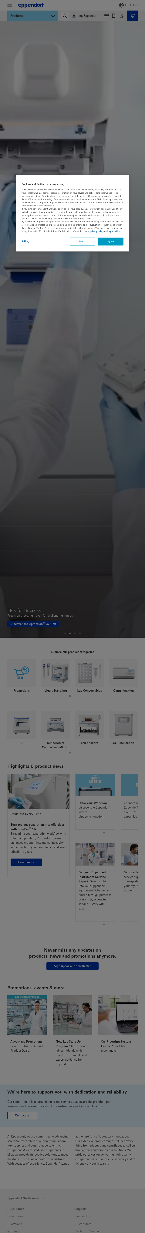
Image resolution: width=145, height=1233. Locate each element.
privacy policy (97, 231)
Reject (82, 241)
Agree (111, 241)
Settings (26, 241)
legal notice (114, 231)
